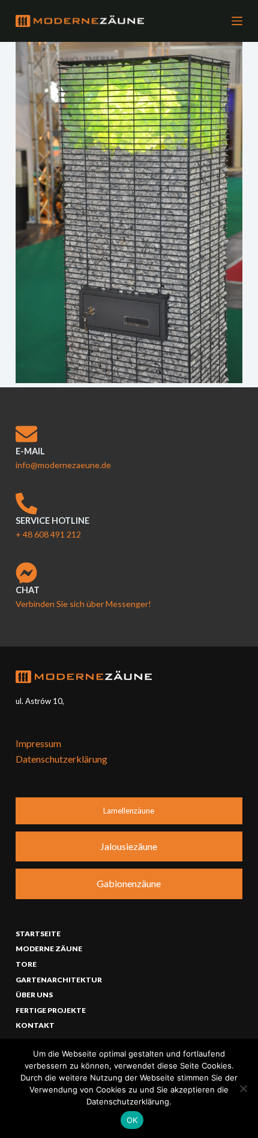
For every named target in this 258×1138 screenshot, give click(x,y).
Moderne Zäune (49, 948)
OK (132, 1120)
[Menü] (237, 21)
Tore (26, 964)
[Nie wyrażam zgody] (243, 1088)
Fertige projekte (51, 1010)
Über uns (34, 994)
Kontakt (35, 1025)
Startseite (38, 933)
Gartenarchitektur (59, 979)
